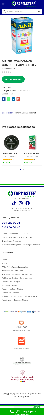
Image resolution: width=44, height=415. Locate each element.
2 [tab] (23, 169)
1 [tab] (20, 169)
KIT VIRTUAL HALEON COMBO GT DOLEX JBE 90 (32, 153)
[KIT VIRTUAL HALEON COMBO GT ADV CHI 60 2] (4, 99)
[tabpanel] (11, 150)
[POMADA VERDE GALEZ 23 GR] (11, 142)
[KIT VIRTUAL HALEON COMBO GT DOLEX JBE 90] (32, 142)
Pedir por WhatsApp (13, 79)
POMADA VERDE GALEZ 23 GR (11, 153)
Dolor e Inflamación (21, 90)
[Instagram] (21, 203)
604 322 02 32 (11, 222)
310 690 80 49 (11, 227)
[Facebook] (27, 203)
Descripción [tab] (7, 113)
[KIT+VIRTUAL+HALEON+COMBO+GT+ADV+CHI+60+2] (13, 99)
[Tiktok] (14, 203)
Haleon (12, 94)
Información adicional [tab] (25, 113)
